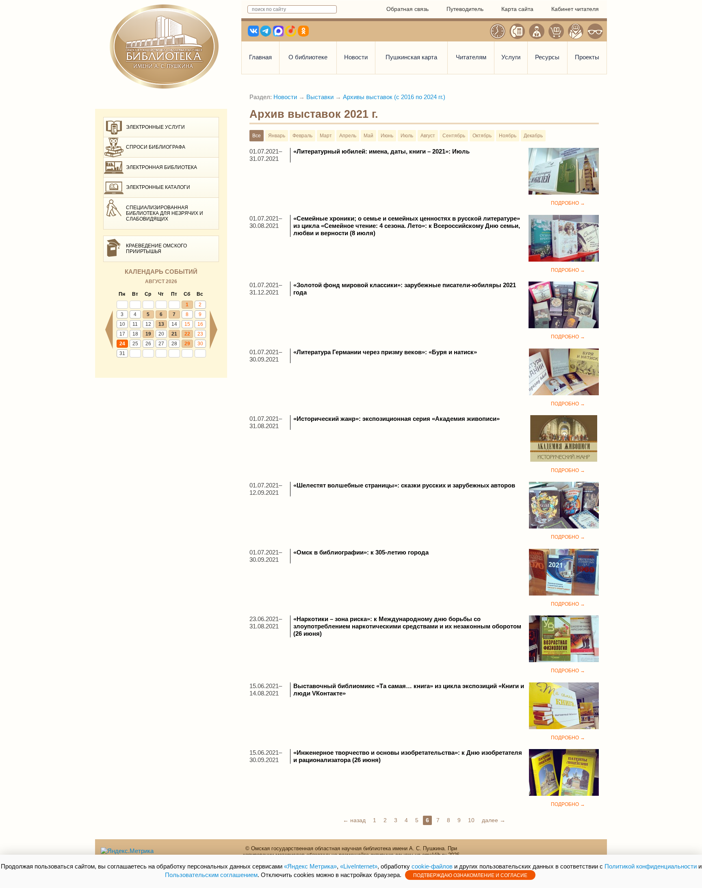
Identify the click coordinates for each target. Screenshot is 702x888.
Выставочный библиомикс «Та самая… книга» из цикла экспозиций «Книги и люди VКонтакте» (408, 689)
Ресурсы (547, 57)
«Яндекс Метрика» (310, 866)
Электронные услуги (155, 127)
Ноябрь (507, 136)
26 (148, 344)
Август (427, 136)
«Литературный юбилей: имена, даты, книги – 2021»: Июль (381, 151)
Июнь (387, 136)
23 (200, 334)
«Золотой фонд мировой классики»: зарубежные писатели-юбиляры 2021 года (404, 289)
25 (135, 344)
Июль (407, 136)
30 (200, 344)
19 (148, 334)
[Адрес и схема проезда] (575, 31)
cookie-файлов (432, 866)
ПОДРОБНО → (568, 203)
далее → (493, 820)
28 (174, 344)
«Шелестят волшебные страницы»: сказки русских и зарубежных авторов (404, 485)
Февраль (302, 136)
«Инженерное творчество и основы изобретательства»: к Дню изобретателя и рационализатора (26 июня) (407, 756)
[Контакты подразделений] (517, 31)
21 (174, 334)
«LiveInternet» (358, 866)
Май (368, 136)
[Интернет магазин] (556, 31)
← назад (354, 820)
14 (174, 324)
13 (161, 324)
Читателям (471, 57)
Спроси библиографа (155, 147)
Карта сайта (517, 9)
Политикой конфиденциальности (650, 866)
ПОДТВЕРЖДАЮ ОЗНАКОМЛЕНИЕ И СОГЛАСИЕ (470, 875)
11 (135, 324)
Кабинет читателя (575, 9)
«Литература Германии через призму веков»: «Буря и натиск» (385, 352)
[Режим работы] (497, 31)
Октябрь (482, 136)
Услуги (510, 57)
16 (200, 324)
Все (256, 136)
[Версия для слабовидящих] (595, 31)
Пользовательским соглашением (211, 874)
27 (161, 344)
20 (161, 334)
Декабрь (533, 136)
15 (187, 324)
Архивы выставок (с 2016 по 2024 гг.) (394, 96)
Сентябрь (453, 136)
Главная (260, 57)
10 (122, 324)
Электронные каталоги (158, 187)
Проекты (587, 57)
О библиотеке (307, 57)
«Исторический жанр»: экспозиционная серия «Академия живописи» (396, 418)
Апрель (347, 136)
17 (122, 334)
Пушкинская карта (411, 57)
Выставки (320, 96)
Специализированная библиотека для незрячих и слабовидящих (164, 213)
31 (122, 353)
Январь (276, 136)
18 (135, 334)
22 (187, 334)
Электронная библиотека (161, 167)
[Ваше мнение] (536, 31)
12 (148, 324)
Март (326, 136)
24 (122, 344)
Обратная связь (407, 9)
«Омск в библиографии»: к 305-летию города (361, 552)
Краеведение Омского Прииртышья (156, 248)
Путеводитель (464, 9)
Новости (356, 57)
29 (187, 344)
